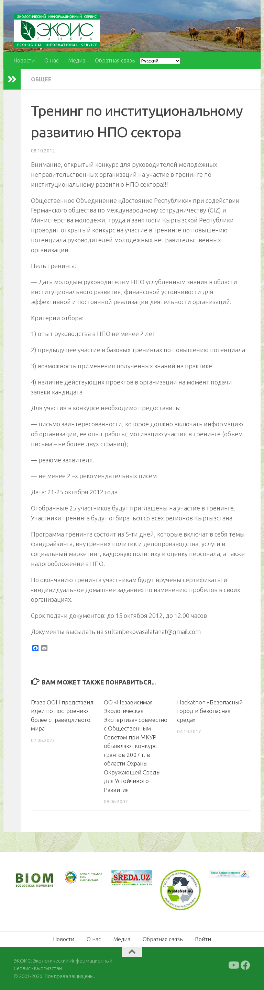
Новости (24, 60)
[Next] (89, 880)
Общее (41, 79)
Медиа (76, 60)
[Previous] (125, 878)
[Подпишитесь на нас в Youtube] (233, 965)
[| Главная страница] (57, 31)
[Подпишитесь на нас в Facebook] (245, 965)
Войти (203, 939)
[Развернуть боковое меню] (12, 79)
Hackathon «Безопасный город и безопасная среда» (210, 711)
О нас (51, 60)
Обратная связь (115, 60)
